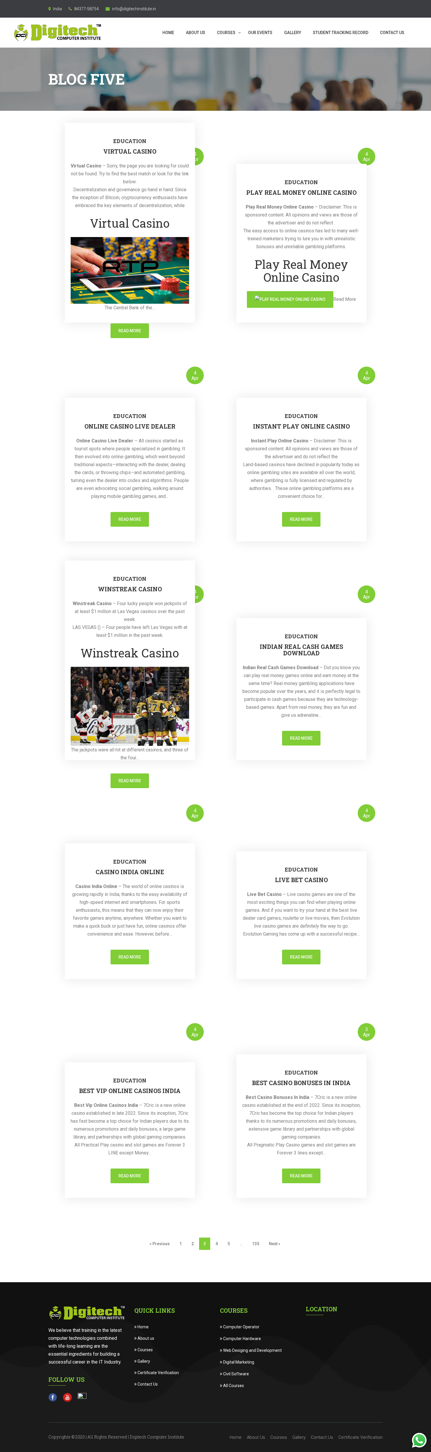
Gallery (292, 32)
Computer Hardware (241, 1338)
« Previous (160, 1243)
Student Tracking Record (340, 32)
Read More (129, 330)
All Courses (233, 1385)
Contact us (392, 32)
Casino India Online (130, 872)
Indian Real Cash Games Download (301, 650)
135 (255, 1243)
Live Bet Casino (301, 880)
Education (129, 141)
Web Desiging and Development (252, 1350)
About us (145, 1338)
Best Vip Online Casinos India (130, 1091)
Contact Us (147, 1384)
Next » (274, 1243)
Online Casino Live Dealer (129, 426)
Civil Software (235, 1374)
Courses (226, 32)
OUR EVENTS (260, 32)
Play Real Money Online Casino (301, 192)
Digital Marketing (238, 1362)
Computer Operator (240, 1327)
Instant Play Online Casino (301, 426)
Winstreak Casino (130, 589)
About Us (195, 32)
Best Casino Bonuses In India (301, 1083)
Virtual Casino (129, 151)
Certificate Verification (158, 1372)
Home (168, 32)
